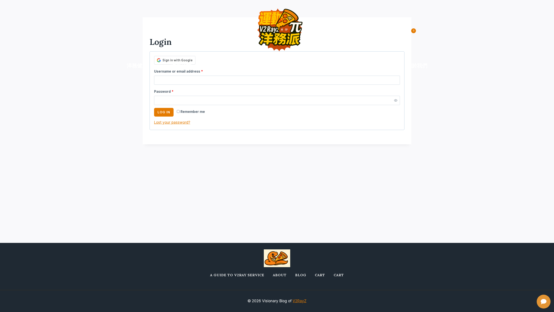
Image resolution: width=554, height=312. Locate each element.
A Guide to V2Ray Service (237, 275)
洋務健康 (137, 65)
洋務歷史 (279, 65)
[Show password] (396, 100)
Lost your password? (172, 122)
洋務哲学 (372, 65)
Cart (320, 275)
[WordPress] (174, 31)
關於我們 (417, 65)
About (280, 275)
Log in (164, 112)
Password (165, 92)
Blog (300, 275)
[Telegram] (149, 31)
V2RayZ (299, 301)
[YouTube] (161, 31)
